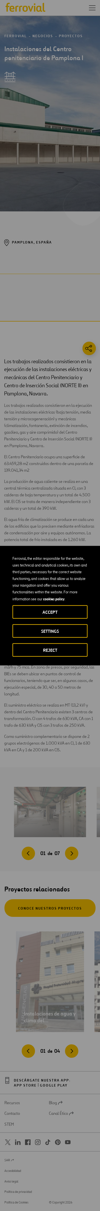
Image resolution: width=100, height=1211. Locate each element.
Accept (50, 612)
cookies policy (53, 598)
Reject (50, 650)
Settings (50, 631)
